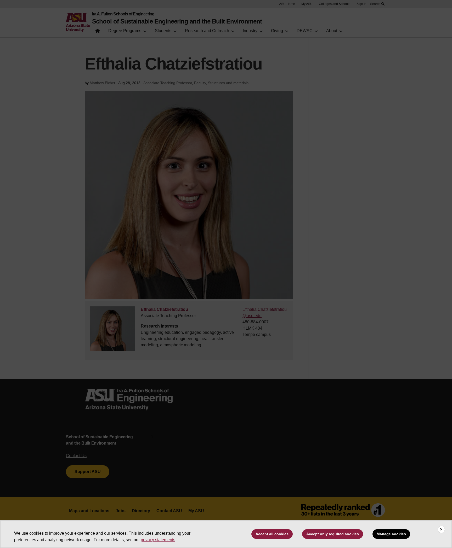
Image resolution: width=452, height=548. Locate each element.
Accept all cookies (272, 534)
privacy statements (158, 540)
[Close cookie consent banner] (441, 529)
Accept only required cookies (332, 534)
